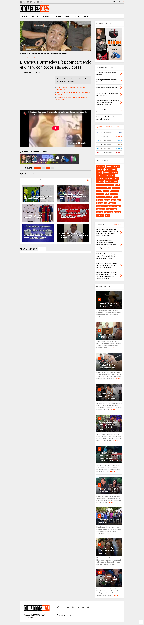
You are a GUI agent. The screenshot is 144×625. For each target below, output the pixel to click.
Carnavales (117, 206)
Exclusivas (87, 16)
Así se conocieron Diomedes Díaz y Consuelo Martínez (106, 396)
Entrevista (105, 175)
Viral (105, 212)
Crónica (115, 182)
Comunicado (108, 179)
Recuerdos (100, 169)
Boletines (68, 16)
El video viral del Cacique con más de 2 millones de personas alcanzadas (38, 197)
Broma (107, 215)
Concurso (100, 212)
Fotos (98, 175)
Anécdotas (34, 16)
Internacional (114, 191)
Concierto (108, 182)
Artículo (108, 166)
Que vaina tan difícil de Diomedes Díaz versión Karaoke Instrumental (38, 236)
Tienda (111, 212)
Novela (117, 185)
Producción (100, 182)
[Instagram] (28, 2)
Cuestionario (101, 209)
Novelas (77, 16)
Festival (99, 191)
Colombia (100, 203)
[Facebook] (24, 2)
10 (100, 572)
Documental (114, 194)
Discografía (108, 197)
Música (114, 169)
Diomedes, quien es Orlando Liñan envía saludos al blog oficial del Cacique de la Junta (73, 235)
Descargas (100, 215)
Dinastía (99, 172)
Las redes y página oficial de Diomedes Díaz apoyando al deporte (38, 217)
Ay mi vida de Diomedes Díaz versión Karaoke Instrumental (72, 217)
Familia (116, 179)
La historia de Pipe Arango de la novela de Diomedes (108, 550)
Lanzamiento (110, 185)
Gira (105, 203)
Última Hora (57, 16)
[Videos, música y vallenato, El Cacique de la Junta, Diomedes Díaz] (34, 11)
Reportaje (100, 188)
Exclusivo (106, 172)
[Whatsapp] (34, 2)
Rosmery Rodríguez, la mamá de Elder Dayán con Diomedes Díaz (108, 365)
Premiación (111, 203)
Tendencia (45, 16)
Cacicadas (100, 197)
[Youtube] (38, 2)
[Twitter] (31, 2)
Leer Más (114, 317)
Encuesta (117, 212)
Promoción (109, 206)
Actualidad (115, 188)
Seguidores (37, 58)
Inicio (26, 16)
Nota (103, 166)
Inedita (114, 209)
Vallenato (107, 200)
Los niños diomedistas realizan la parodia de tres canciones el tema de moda (72, 196)
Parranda (106, 191)
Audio (107, 194)
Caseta (113, 200)
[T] (21, 2)
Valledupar (100, 194)
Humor (108, 209)
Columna (100, 200)
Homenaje (116, 166)
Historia (112, 175)
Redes (115, 197)
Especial (107, 169)
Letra (118, 200)
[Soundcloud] (41, 2)
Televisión (100, 179)
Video (28, 58)
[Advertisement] (88, 9)
